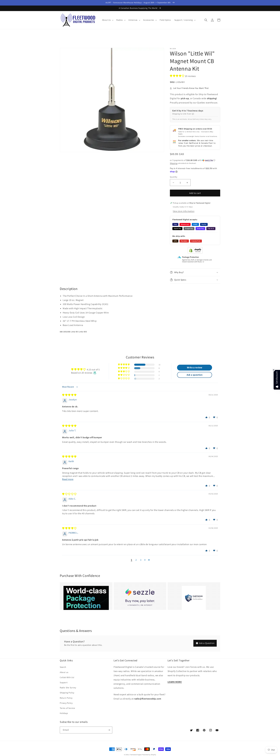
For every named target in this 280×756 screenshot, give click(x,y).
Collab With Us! (67, 677)
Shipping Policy (67, 692)
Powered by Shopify (149, 755)
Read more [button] (67, 479)
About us (64, 672)
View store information (183, 211)
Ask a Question (207, 643)
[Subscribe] (109, 730)
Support (64, 682)
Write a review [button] (194, 367)
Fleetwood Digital (136, 755)
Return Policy (66, 698)
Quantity (173, 177)
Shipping (173, 163)
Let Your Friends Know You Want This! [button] (191, 88)
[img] (69, 395)
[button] (107, 20)
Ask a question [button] (194, 374)
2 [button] (136, 559)
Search (63, 667)
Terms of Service (67, 708)
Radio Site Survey (68, 687)
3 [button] (140, 559)
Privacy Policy (66, 703)
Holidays (64, 713)
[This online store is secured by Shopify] (195, 252)
